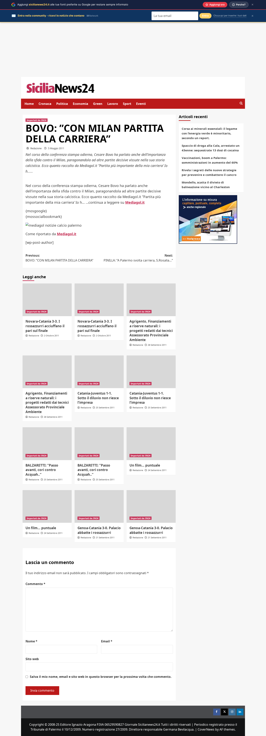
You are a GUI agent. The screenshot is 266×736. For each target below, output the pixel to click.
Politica (62, 104)
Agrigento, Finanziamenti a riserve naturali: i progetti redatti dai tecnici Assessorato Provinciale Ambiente (151, 330)
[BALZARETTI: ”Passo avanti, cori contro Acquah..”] (47, 443)
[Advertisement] (133, 49)
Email (106, 641)
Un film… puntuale (144, 465)
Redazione (36, 148)
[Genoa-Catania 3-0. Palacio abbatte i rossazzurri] (99, 506)
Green (97, 104)
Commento (35, 584)
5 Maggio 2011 (56, 148)
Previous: (59, 258)
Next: (138, 258)
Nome (31, 641)
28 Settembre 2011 (157, 344)
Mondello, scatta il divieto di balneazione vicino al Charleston (206, 184)
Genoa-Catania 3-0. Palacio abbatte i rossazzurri (99, 530)
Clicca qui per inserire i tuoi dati (230, 15)
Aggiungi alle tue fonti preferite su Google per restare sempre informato (72, 4)
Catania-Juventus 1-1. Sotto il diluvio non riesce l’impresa (98, 398)
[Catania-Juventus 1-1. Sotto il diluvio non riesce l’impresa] (99, 371)
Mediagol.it (135, 202)
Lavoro (112, 104)
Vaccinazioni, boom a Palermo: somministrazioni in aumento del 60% (210, 160)
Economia (80, 104)
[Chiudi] (252, 5)
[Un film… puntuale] (151, 443)
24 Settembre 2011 (157, 470)
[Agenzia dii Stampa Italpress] (208, 219)
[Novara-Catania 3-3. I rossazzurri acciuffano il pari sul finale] (47, 299)
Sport (127, 104)
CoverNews (206, 729)
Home (29, 104)
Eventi (141, 104)
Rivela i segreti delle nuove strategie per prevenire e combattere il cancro (209, 172)
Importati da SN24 (36, 120)
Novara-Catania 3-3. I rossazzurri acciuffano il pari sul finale (45, 326)
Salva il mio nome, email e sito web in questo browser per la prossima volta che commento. (101, 677)
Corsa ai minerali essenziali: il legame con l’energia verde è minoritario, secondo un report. (209, 133)
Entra (205, 15)
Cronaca (45, 104)
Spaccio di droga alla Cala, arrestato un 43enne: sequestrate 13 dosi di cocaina (211, 148)
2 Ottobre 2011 (51, 335)
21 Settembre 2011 (105, 537)
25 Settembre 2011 (105, 407)
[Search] (241, 103)
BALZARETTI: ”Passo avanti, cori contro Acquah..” (42, 470)
